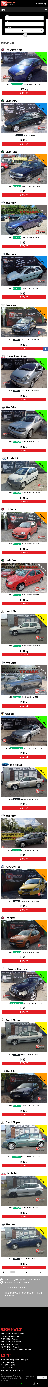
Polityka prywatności (10, 1315)
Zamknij (42, 1377)
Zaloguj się (41, 3)
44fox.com (40, 1384)
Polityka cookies (8, 1318)
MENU (3, 9)
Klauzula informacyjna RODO (14, 1321)
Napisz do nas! (18, 1384)
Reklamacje (6, 1323)
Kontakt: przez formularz (12, 1370)
